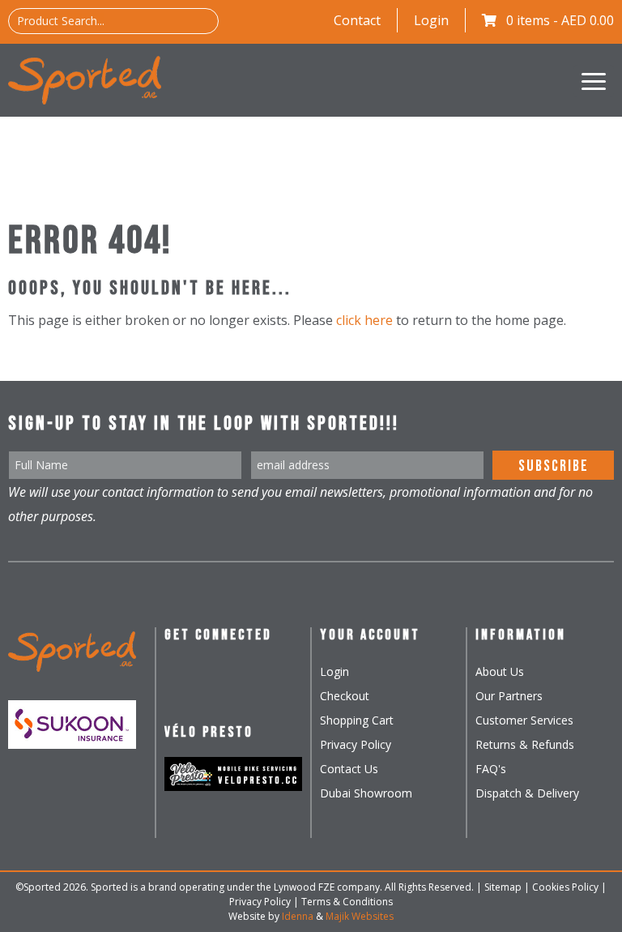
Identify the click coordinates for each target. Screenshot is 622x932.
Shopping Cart (357, 720)
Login (431, 20)
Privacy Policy (355, 744)
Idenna (297, 916)
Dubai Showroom (366, 793)
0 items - (560, 20)
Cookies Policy (565, 887)
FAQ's (490, 768)
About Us (499, 671)
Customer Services (524, 720)
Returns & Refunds (524, 744)
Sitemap (503, 887)
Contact (357, 20)
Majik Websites (360, 916)
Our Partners (509, 695)
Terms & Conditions (347, 901)
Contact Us (349, 768)
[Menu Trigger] (593, 81)
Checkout (344, 695)
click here (364, 320)
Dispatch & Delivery (527, 793)
